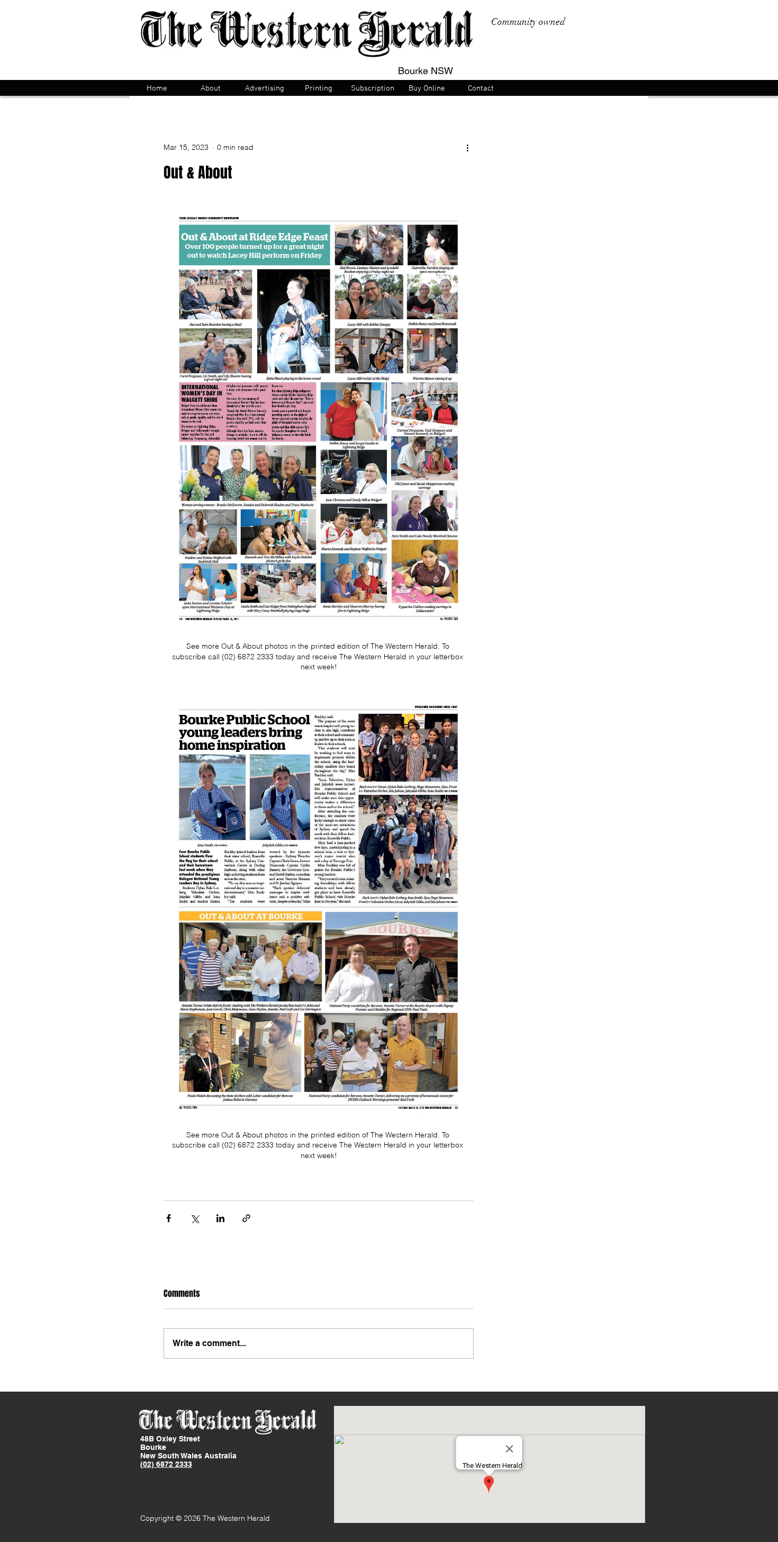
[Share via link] (246, 1218)
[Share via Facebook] (169, 1218)
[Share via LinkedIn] (220, 1218)
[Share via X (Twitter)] (194, 1218)
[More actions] (467, 147)
